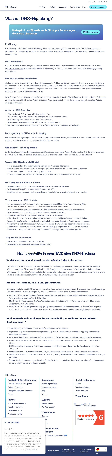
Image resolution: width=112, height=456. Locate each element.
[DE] (101, 449)
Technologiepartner (15, 410)
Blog (43, 391)
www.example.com (16, 69)
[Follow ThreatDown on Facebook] (92, 405)
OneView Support (48, 407)
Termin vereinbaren (82, 387)
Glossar (44, 394)
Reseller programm (15, 407)
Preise (85, 7)
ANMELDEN (102, 2)
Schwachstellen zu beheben (76, 218)
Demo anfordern (98, 7)
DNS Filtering (12, 212)
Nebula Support (47, 403)
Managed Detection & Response (20, 391)
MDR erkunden (90, 32)
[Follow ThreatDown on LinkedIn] (77, 405)
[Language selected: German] (101, 449)
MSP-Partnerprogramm (17, 403)
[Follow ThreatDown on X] (82, 405)
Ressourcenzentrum (49, 387)
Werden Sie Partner (15, 414)
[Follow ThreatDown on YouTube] (87, 405)
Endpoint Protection (15, 387)
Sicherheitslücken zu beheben (74, 354)
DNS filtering (38, 346)
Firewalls (41, 227)
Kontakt (78, 384)
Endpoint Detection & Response (20, 384)
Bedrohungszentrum (49, 384)
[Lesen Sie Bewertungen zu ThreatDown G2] (90, 417)
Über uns (45, 416)
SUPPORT (92, 2)
